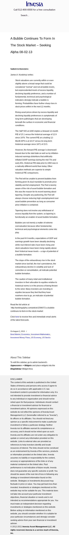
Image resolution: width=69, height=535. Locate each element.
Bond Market (15, 334)
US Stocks (46, 337)
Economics (25, 334)
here (17, 317)
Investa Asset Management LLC (34, 4)
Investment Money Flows (20, 337)
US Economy (36, 337)
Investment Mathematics (40, 334)
